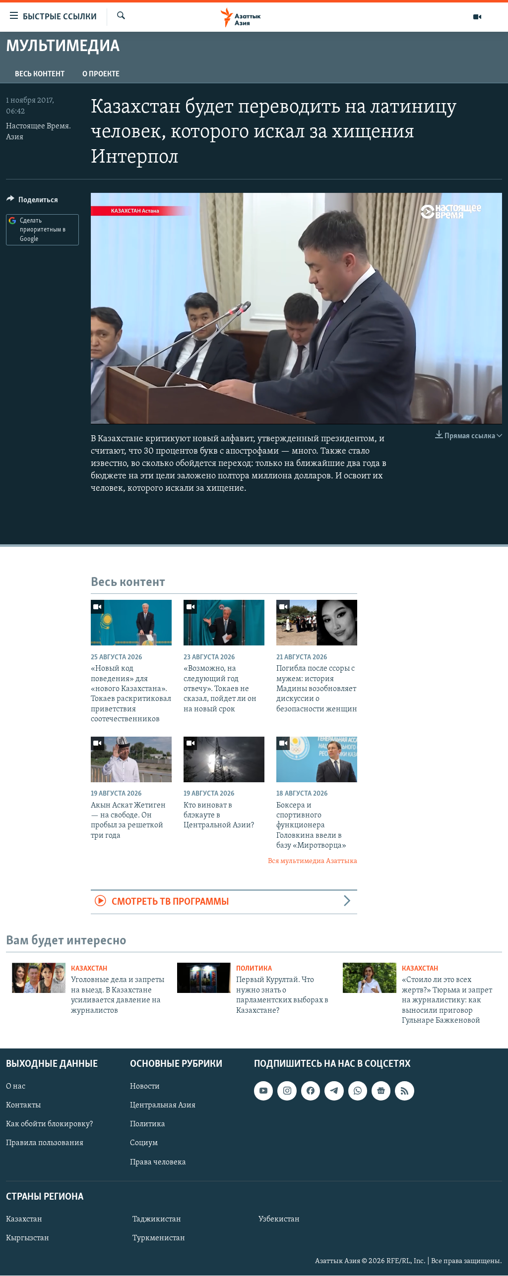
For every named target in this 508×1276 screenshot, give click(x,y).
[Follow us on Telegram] (333, 1091)
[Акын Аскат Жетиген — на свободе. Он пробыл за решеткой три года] (131, 759)
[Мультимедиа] (477, 17)
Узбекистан (279, 1219)
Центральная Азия (162, 1106)
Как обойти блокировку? (49, 1125)
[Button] (32, 202)
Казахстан (89, 969)
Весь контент (39, 74)
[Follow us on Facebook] (310, 1091)
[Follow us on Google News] (381, 1091)
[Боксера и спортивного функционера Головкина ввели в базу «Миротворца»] (316, 759)
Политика (254, 969)
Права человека (158, 1162)
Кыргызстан (27, 1238)
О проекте (101, 74)
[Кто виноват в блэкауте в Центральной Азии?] (224, 759)
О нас (15, 1087)
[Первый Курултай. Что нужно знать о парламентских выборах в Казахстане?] (204, 978)
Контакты (23, 1106)
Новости (145, 1087)
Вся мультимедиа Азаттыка (312, 861)
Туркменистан (158, 1238)
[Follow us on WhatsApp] (357, 1091)
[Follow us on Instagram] (286, 1091)
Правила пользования (44, 1144)
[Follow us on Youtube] (263, 1091)
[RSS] (404, 1091)
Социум (144, 1144)
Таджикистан (156, 1219)
